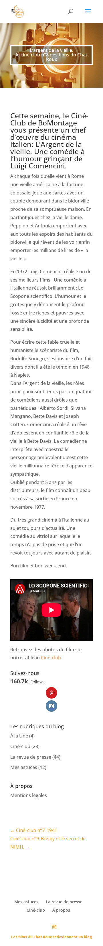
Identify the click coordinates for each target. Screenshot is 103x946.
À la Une (19, 736)
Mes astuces (23, 767)
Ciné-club (51, 657)
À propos (61, 910)
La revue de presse (30, 757)
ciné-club (30, 55)
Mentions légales (28, 795)
